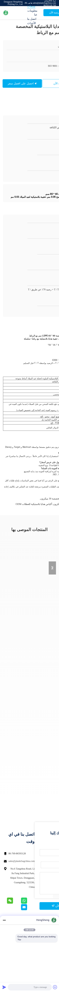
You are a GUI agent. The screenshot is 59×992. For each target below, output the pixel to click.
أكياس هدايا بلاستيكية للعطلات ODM (34, 504)
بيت (29, 2)
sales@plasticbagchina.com (21, 861)
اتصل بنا (31, 18)
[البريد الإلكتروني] (28, 909)
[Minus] (4, 920)
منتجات (31, 6)
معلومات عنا (32, 12)
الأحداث (31, 23)
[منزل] (15, 12)
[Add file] (55, 987)
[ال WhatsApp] (28, 903)
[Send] (4, 987)
